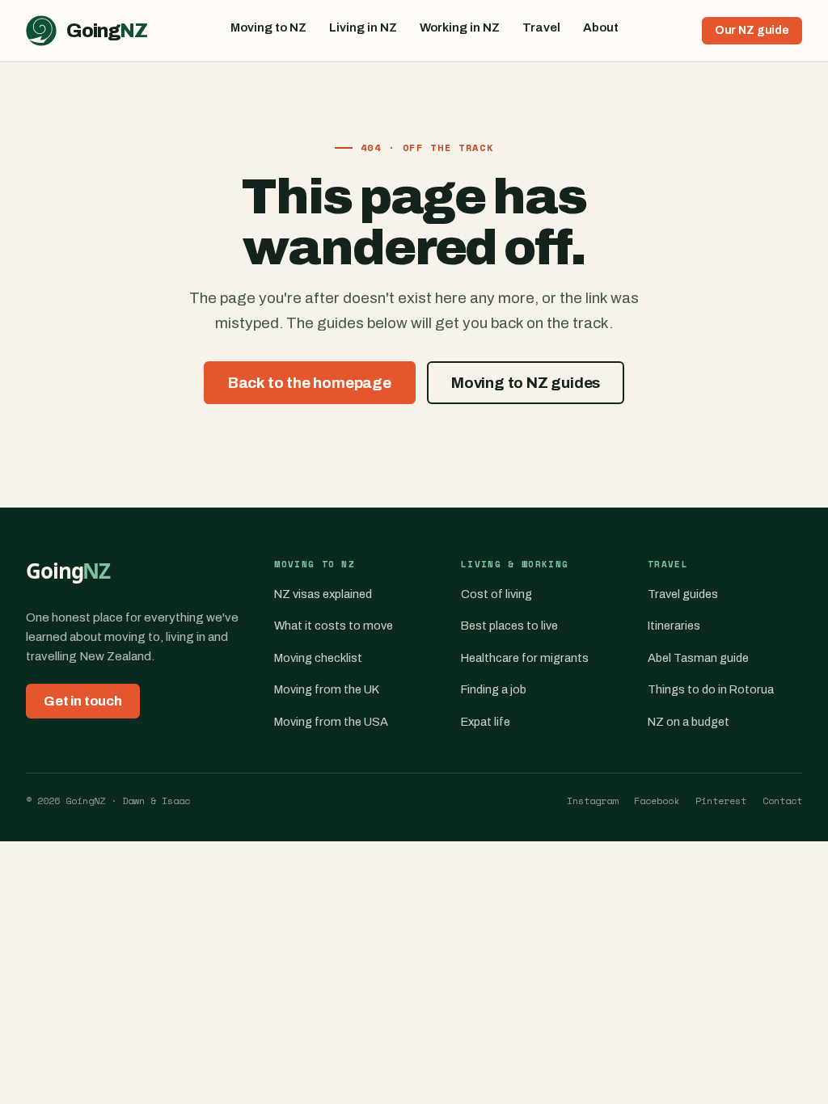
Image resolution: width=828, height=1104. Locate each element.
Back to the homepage (309, 382)
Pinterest (720, 800)
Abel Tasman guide (698, 657)
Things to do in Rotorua (711, 689)
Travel (541, 27)
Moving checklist (318, 657)
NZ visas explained (323, 594)
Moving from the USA (331, 721)
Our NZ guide (752, 30)
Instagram (592, 800)
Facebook (656, 800)
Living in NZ (363, 27)
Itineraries (674, 625)
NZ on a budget (688, 721)
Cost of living (496, 594)
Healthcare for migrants (525, 657)
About (601, 27)
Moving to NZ (268, 27)
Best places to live (509, 625)
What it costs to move (333, 625)
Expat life (485, 721)
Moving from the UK (326, 689)
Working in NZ (460, 27)
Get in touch (83, 701)
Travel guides (683, 594)
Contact (782, 800)
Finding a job (493, 689)
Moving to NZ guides (525, 382)
